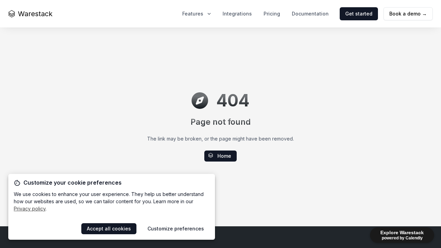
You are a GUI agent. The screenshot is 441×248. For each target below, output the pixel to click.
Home (224, 156)
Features (192, 14)
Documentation (310, 14)
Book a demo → (408, 14)
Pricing (272, 14)
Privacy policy (29, 208)
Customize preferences (175, 228)
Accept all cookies (109, 228)
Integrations (237, 14)
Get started (358, 14)
